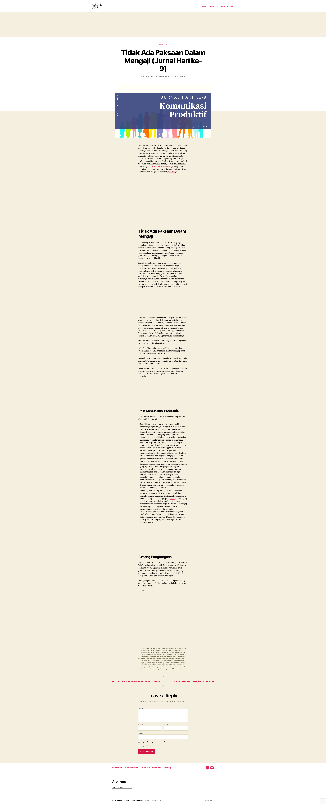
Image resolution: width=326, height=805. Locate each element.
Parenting (163, 45)
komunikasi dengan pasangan (159, 659)
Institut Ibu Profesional (161, 166)
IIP (153, 650)
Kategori (230, 6)
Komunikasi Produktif (159, 661)
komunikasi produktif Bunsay (155, 663)
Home (204, 6)
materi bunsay (163, 667)
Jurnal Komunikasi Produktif (170, 654)
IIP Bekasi (158, 650)
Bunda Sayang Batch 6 (157, 648)
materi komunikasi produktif (176, 667)
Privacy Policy (131, 767)
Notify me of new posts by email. (150, 746)
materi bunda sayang (151, 667)
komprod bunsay (171, 656)
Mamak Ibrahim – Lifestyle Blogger (130, 800)
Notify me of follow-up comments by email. (153, 742)
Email (166, 725)
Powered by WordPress (153, 800)
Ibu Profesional (179, 648)
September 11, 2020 (165, 76)
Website (140, 733)
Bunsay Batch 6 (169, 648)
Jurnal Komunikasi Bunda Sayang (151, 654)
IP (153, 652)
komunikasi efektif (146, 661)
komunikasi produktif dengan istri (175, 663)
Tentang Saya (213, 6)
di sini (172, 172)
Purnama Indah (149, 76)
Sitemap (167, 767)
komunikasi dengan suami (176, 659)
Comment (141, 708)
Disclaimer (117, 767)
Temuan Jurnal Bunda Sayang (150, 669)
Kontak (222, 6)
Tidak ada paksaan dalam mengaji (170, 669)
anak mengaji (145, 648)
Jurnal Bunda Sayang (167, 652)
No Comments (180, 76)
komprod (163, 656)
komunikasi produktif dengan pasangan (153, 665)
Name (140, 725)
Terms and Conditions (150, 767)
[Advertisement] (163, 25)
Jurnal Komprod (180, 652)
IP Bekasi (158, 652)
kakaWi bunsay (154, 656)
